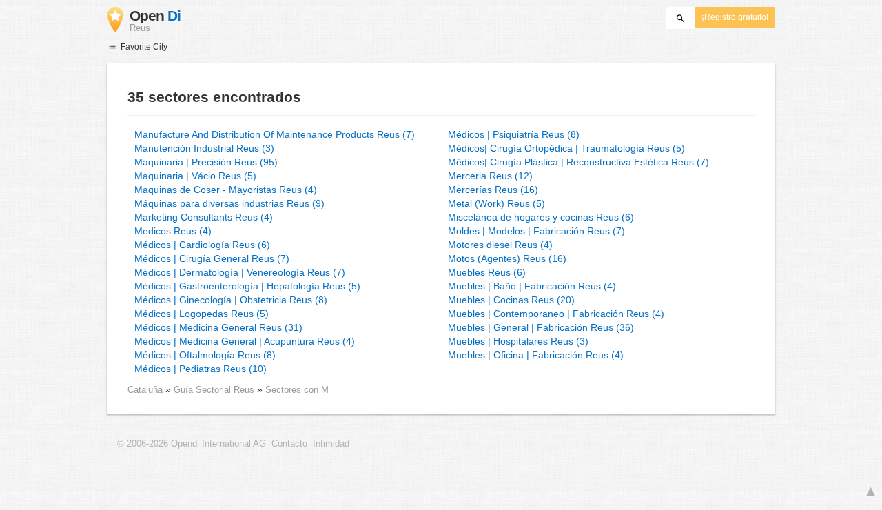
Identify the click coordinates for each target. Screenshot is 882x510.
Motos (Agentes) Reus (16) (507, 258)
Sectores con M (297, 390)
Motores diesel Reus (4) (500, 244)
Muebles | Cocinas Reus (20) (511, 299)
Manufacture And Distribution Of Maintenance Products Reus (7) (274, 134)
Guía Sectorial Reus (215, 390)
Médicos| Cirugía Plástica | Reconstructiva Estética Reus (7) (578, 161)
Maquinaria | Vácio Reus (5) (195, 175)
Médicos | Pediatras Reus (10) (200, 368)
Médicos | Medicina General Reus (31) (218, 327)
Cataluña (145, 390)
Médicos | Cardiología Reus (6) (202, 244)
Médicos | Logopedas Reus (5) (201, 313)
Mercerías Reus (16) (493, 189)
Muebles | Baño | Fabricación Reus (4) (532, 286)
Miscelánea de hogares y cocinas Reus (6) (541, 217)
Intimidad (331, 444)
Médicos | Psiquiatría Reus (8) (514, 134)
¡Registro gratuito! (734, 17)
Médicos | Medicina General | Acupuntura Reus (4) (244, 341)
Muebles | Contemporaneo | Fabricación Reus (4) (556, 313)
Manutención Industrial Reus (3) (204, 148)
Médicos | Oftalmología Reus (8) (205, 354)
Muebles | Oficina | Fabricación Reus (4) (536, 354)
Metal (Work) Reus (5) (496, 203)
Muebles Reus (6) (487, 272)
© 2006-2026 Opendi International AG (191, 444)
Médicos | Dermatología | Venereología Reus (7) (239, 272)
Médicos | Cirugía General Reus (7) (211, 258)
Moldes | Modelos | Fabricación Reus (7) (536, 230)
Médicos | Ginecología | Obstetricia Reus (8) (230, 299)
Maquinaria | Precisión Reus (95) (206, 161)
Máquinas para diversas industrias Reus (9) (229, 203)
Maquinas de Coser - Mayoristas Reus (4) (225, 189)
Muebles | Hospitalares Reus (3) (518, 341)
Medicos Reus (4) (173, 230)
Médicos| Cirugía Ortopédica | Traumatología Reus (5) (566, 148)
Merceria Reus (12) (490, 175)
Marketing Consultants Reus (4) (203, 217)
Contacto (289, 444)
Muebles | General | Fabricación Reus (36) (541, 327)
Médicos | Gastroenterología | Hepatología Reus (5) (247, 286)
